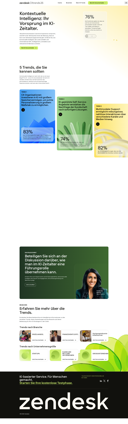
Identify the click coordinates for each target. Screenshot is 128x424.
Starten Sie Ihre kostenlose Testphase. (46, 383)
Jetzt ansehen (31, 284)
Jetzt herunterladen (38, 340)
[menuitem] (59, 2)
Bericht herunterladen (27, 48)
